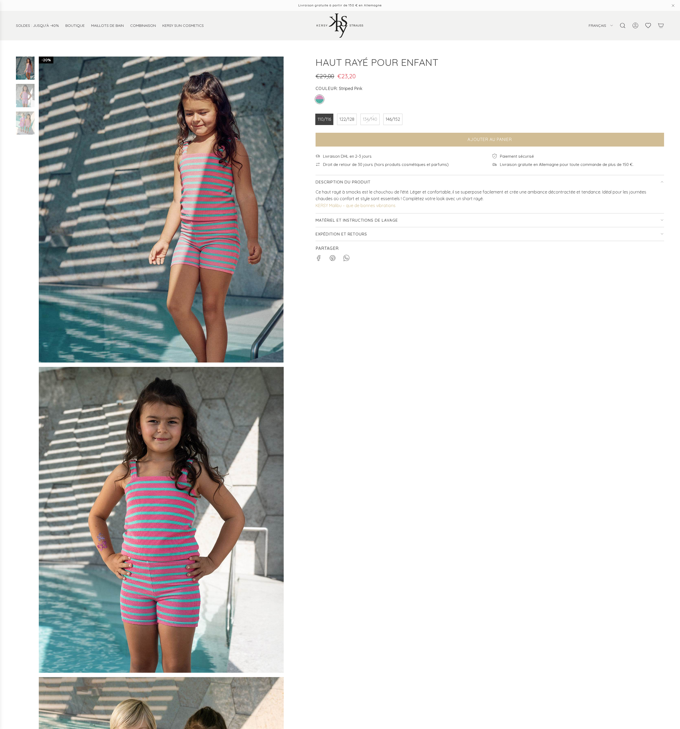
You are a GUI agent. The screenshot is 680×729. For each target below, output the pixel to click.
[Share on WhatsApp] (346, 259)
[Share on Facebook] (318, 259)
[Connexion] (635, 25)
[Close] (673, 5)
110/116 (324, 119)
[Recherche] (622, 25)
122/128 (346, 119)
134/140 (370, 119)
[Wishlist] (648, 25)
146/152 (393, 119)
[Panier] (660, 25)
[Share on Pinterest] (332, 259)
